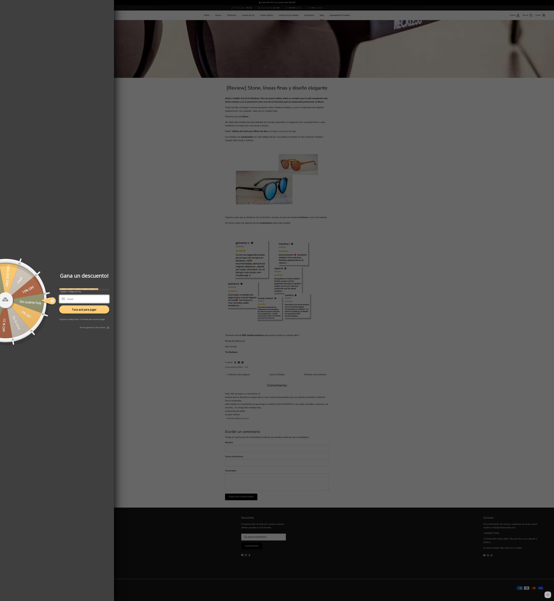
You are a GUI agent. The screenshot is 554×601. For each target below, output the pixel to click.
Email (70, 299)
